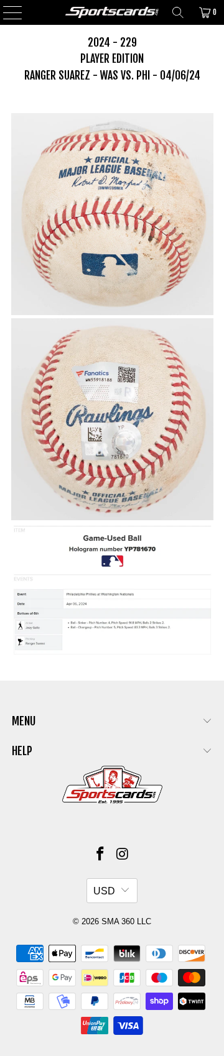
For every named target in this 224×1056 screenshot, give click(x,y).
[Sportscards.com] (112, 12)
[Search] (178, 12)
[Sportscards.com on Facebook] (100, 854)
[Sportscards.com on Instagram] (122, 854)
